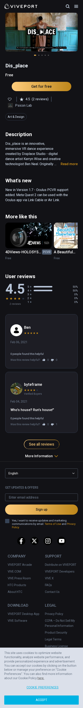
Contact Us (52, 592)
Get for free (41, 86)
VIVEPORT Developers (59, 571)
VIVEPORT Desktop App (23, 614)
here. (40, 678)
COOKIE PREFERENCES (43, 687)
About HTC (15, 592)
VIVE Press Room (19, 578)
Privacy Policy (54, 614)
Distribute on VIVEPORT (60, 564)
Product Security (56, 632)
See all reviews (41, 444)
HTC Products (17, 585)
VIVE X (49, 578)
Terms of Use (53, 523)
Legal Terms (53, 639)
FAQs (48, 585)
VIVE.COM (14, 571)
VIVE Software (17, 620)
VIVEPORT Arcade (20, 564)
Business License (56, 646)
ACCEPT (41, 700)
